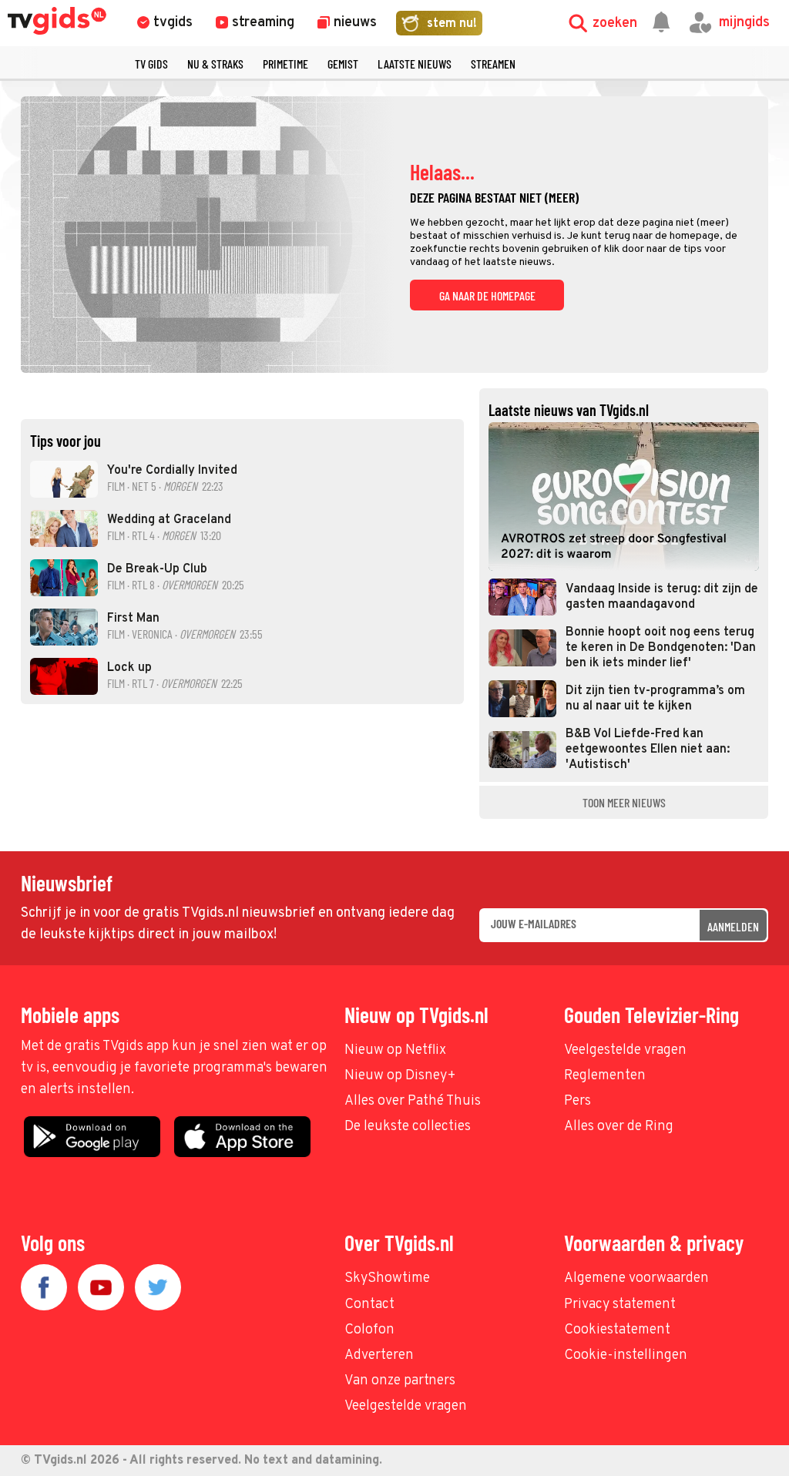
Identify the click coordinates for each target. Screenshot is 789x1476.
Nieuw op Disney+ (400, 1076)
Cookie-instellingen (625, 1355)
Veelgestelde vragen (625, 1050)
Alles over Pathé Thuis (412, 1101)
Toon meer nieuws (624, 802)
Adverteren (379, 1355)
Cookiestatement (617, 1330)
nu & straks (215, 63)
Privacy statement (620, 1304)
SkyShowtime (387, 1278)
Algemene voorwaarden (636, 1278)
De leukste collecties (407, 1127)
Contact (369, 1304)
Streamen (493, 63)
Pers (577, 1101)
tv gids (151, 63)
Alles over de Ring (618, 1127)
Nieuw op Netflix (395, 1050)
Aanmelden (733, 926)
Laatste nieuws (415, 63)
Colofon (369, 1330)
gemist (342, 63)
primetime (285, 63)
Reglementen (605, 1076)
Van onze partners (399, 1381)
